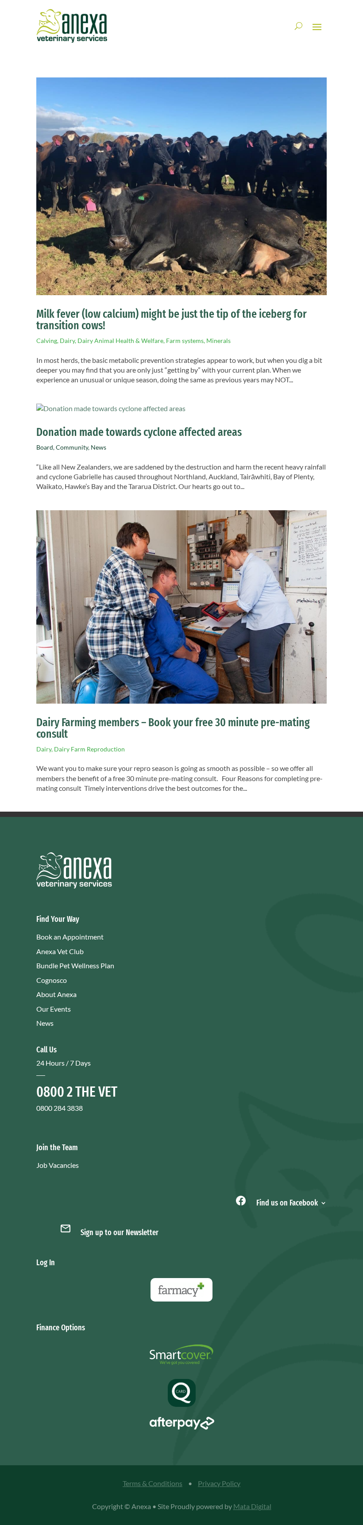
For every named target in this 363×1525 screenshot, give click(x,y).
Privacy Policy (219, 1483)
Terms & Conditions (152, 1483)
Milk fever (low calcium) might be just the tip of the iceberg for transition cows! (171, 319)
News (98, 447)
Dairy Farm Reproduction (89, 749)
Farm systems (185, 340)
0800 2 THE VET (76, 1091)
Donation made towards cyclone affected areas (139, 432)
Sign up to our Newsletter (119, 1232)
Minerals (218, 340)
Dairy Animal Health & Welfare (120, 340)
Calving (46, 340)
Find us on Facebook (286, 1202)
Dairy (67, 340)
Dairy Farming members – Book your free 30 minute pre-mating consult (173, 728)
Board (44, 447)
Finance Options (60, 1327)
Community (72, 447)
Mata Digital (252, 1506)
